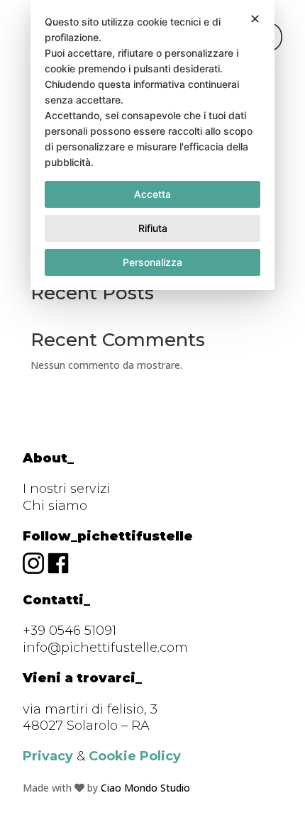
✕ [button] (255, 18)
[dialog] (152, 145)
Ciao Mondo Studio (145, 787)
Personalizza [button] (152, 262)
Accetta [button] (152, 194)
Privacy (48, 756)
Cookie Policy (135, 756)
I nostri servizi (66, 489)
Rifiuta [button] (152, 228)
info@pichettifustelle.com (105, 647)
